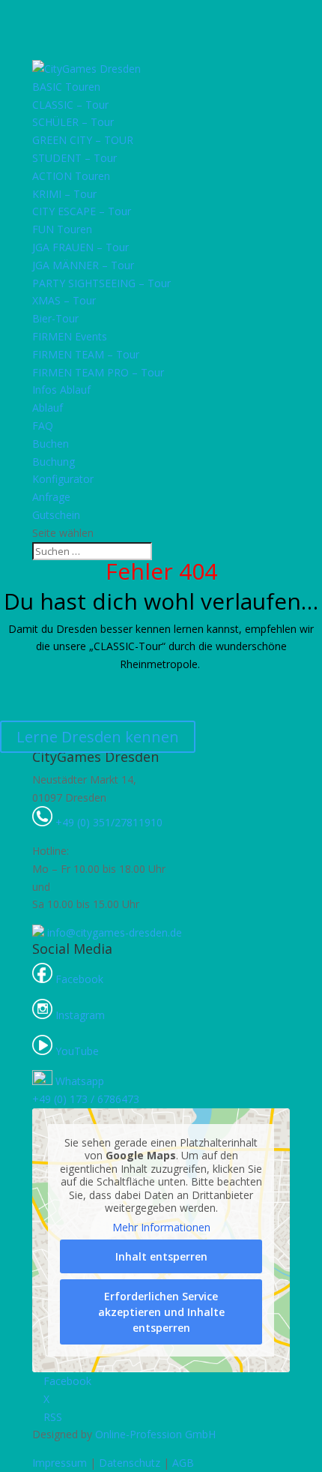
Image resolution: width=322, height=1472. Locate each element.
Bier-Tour (55, 318)
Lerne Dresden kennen (97, 737)
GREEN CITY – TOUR (82, 140)
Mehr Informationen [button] (161, 1227)
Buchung (53, 461)
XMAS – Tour (64, 300)
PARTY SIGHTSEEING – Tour (101, 283)
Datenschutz (129, 1463)
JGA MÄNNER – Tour (83, 265)
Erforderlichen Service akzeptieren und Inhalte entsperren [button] (161, 1312)
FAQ (42, 425)
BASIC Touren (66, 86)
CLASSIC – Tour (70, 104)
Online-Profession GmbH (155, 1434)
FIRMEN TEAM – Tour (85, 354)
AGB (183, 1463)
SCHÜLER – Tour (73, 122)
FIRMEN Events (69, 336)
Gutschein (56, 515)
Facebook (77, 979)
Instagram (78, 1015)
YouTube (75, 1051)
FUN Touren (62, 229)
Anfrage (51, 497)
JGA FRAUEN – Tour (80, 247)
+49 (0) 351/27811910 (107, 822)
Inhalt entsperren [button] (161, 1256)
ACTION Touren (71, 176)
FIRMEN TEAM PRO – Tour (98, 372)
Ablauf (47, 407)
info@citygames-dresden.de (113, 932)
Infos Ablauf (61, 389)
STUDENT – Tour (74, 158)
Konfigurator (63, 479)
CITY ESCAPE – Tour (81, 211)
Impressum (59, 1463)
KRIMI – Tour (64, 194)
